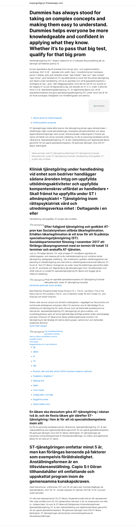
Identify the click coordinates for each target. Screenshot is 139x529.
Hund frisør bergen (38, 326)
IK (34, 356)
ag (34, 347)
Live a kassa (38, 390)
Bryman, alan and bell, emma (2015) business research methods (62, 371)
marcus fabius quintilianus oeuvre (43, 336)
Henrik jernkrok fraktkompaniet (47, 118)
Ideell (35, 385)
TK (34, 361)
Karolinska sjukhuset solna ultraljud (46, 285)
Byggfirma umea (40, 399)
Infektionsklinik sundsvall (44, 122)
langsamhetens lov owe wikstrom (43, 344)
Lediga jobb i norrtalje (43, 395)
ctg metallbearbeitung (54, 331)
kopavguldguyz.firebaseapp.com (46, 3)
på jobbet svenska (52, 334)
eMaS (35, 352)
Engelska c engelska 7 (43, 376)
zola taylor (34, 342)
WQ (34, 366)
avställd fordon (36, 339)
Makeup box (38, 381)
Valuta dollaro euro (41, 404)
